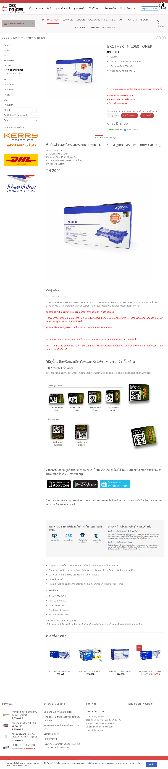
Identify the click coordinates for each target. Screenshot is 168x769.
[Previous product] (164, 38)
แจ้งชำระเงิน (109, 8)
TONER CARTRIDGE (35, 38)
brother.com (58, 163)
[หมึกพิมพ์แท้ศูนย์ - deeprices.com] (13, 8)
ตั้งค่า (27, 765)
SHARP (95, 27)
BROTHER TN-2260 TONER (120, 671)
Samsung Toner (51, 733)
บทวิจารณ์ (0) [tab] (109, 138)
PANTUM (132, 19)
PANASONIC (109, 27)
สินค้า (49, 8)
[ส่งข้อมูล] (30, 8)
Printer (7, 120)
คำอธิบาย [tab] (99, 138)
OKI (121, 19)
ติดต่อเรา (131, 8)
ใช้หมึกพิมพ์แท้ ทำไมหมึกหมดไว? (58, 711)
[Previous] (46, 665)
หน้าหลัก (6, 38)
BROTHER (53, 19)
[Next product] (158, 38)
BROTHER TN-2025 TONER (60, 671)
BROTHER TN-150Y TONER (90, 671)
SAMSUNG (94, 19)
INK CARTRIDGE (13, 73)
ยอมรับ (151, 764)
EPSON (81, 19)
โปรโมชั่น (94, 8)
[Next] (164, 665)
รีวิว (121, 8)
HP (42, 19)
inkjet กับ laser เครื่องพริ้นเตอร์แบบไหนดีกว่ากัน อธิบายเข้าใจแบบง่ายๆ (62, 745)
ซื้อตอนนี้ (147, 115)
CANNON (67, 19)
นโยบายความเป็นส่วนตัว (99, 763)
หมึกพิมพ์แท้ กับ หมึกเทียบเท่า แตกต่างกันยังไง (62, 727)
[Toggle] (36, 55)
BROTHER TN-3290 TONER (150, 671)
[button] (18, 23)
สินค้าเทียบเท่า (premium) (15, 114)
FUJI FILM (110, 19)
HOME (39, 8)
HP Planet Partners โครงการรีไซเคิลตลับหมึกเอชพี (62, 718)
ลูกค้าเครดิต (79, 8)
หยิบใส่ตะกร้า (129, 115)
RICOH (144, 19)
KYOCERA (81, 27)
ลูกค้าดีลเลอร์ (63, 8)
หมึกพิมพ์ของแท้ (51, 738)
